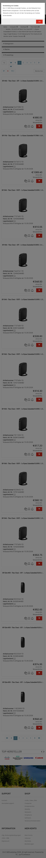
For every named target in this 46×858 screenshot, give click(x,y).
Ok (39, 22)
